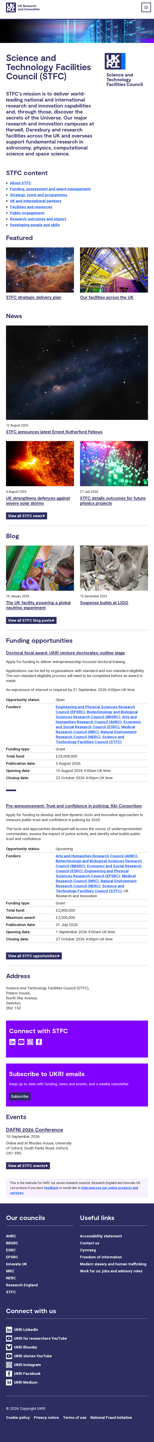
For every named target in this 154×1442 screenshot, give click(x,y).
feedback (51, 1188)
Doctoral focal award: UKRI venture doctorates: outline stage (65, 652)
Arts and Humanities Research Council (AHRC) (96, 856)
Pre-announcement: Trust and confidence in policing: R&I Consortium (74, 805)
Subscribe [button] (19, 1096)
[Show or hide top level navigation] (146, 7)
